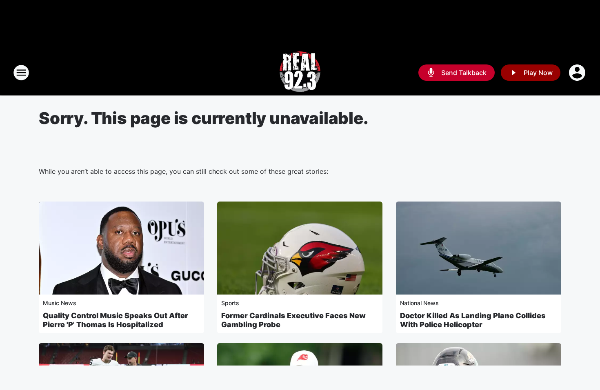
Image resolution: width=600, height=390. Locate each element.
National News (419, 302)
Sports (230, 302)
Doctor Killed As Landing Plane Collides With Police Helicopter (473, 320)
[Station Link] (300, 72)
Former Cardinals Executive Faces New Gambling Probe (293, 320)
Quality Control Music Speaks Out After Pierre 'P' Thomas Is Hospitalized (115, 320)
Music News (59, 302)
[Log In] (578, 72)
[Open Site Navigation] (21, 72)
